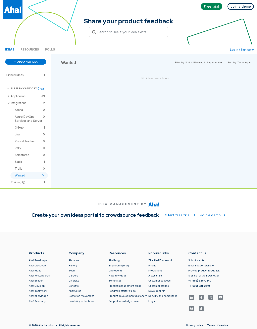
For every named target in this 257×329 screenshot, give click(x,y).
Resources (29, 49)
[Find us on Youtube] (220, 297)
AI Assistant (155, 275)
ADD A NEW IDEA (27, 61)
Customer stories (158, 285)
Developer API (156, 290)
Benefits (74, 285)
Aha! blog (114, 260)
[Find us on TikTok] (201, 308)
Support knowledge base (124, 301)
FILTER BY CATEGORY (23, 88)
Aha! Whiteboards (39, 275)
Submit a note (196, 260)
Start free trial (180, 215)
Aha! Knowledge (38, 295)
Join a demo (212, 215)
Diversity (74, 280)
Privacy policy (194, 325)
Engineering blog (119, 265)
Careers (73, 275)
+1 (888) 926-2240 (199, 280)
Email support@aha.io (201, 265)
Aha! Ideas (35, 270)
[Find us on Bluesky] (191, 308)
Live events (115, 270)
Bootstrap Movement (81, 295)
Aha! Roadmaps (38, 260)
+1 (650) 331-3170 (199, 285)
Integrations (155, 270)
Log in (152, 301)
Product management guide (125, 285)
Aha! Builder (36, 280)
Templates (115, 280)
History (73, 265)
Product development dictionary (128, 295)
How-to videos (117, 275)
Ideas (9, 49)
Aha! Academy (37, 301)
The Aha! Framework (160, 260)
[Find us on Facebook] (201, 297)
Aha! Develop (37, 285)
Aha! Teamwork (38, 290)
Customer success (159, 280)
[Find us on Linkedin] (191, 297)
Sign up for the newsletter (203, 275)
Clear (41, 88)
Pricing (152, 265)
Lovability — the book (81, 301)
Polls (50, 49)
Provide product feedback (204, 270)
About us (74, 260)
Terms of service (217, 325)
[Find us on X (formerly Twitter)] (211, 297)
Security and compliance (162, 295)
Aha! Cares (75, 290)
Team (72, 270)
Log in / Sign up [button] (241, 49)
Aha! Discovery (38, 265)
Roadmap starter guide (122, 290)
